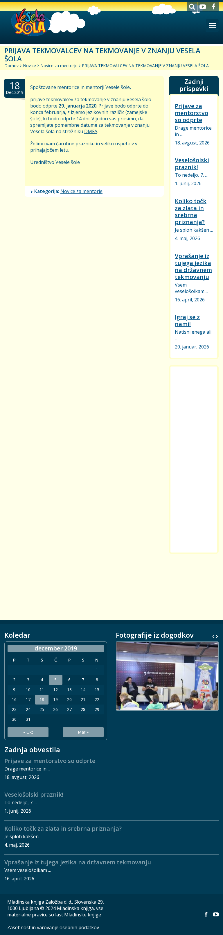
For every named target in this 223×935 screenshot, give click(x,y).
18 (41, 699)
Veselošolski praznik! (192, 163)
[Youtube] (202, 7)
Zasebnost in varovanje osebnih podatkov (53, 927)
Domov (11, 65)
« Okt (28, 732)
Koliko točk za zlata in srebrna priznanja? (190, 211)
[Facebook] (213, 7)
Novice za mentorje (59, 65)
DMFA (90, 131)
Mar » (83, 732)
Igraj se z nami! (187, 320)
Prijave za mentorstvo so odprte (191, 113)
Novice (29, 65)
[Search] (192, 7)
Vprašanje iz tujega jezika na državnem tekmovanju (193, 266)
